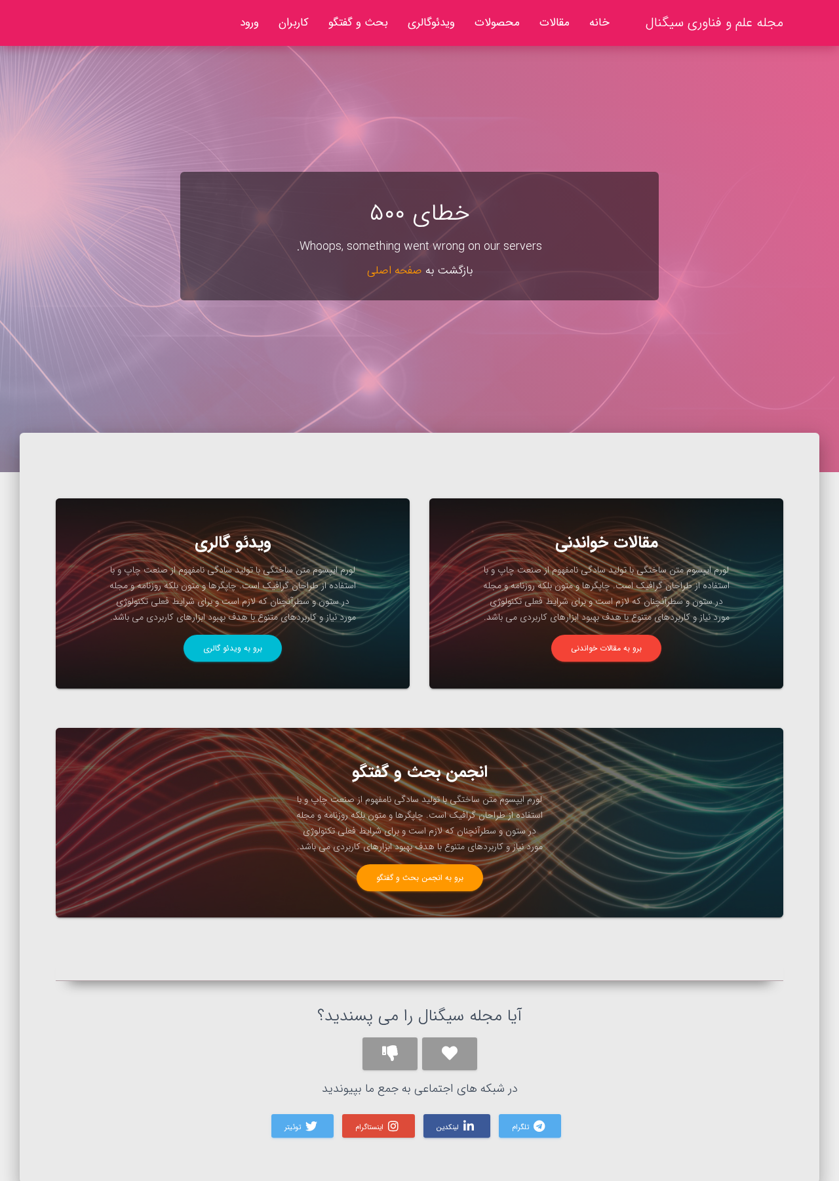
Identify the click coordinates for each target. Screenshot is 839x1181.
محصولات (497, 22)
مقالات (554, 22)
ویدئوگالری (431, 22)
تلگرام (520, 1126)
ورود (249, 22)
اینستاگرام (369, 1126)
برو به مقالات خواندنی (606, 648)
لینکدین (448, 1126)
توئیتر (292, 1126)
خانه (599, 22)
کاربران (294, 22)
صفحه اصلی (394, 270)
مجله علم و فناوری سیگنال (714, 22)
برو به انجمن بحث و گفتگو (419, 877)
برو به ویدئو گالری (232, 648)
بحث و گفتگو (358, 22)
